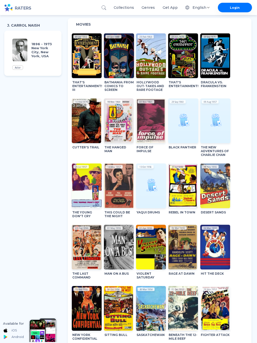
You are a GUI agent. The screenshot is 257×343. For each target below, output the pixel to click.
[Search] (103, 7)
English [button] (199, 7)
